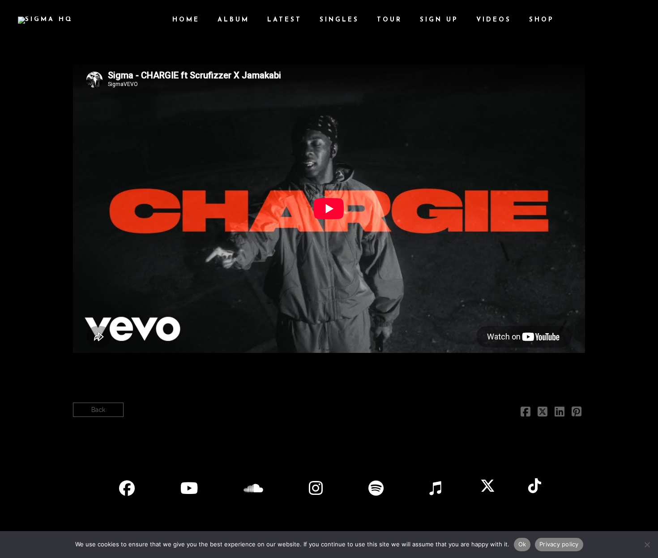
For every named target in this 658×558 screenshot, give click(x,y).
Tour (389, 20)
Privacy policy (559, 544)
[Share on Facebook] (525, 413)
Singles (339, 20)
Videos (493, 20)
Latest (284, 20)
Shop (541, 20)
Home (186, 20)
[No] (646, 544)
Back (98, 409)
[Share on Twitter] (542, 413)
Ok (522, 544)
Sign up (439, 20)
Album (233, 20)
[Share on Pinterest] (576, 413)
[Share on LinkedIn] (559, 413)
